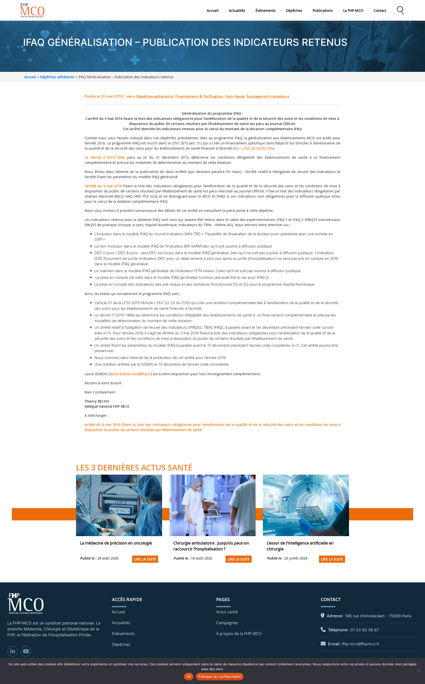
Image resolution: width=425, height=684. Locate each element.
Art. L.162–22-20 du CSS (253, 148)
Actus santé (227, 612)
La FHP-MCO (353, 10)
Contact (380, 10)
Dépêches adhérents (57, 77)
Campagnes (227, 622)
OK (188, 677)
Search (400, 10)
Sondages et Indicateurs (267, 96)
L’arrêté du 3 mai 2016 (103, 186)
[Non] (418, 670)
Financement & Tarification (199, 96)
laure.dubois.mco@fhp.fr (130, 374)
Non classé (234, 96)
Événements (266, 10)
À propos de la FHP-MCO (238, 633)
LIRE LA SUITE (145, 559)
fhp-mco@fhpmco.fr (360, 644)
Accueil (213, 10)
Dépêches (294, 10)
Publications (323, 10)
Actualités (237, 10)
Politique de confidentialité (219, 677)
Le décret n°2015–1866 (104, 157)
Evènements (123, 633)
